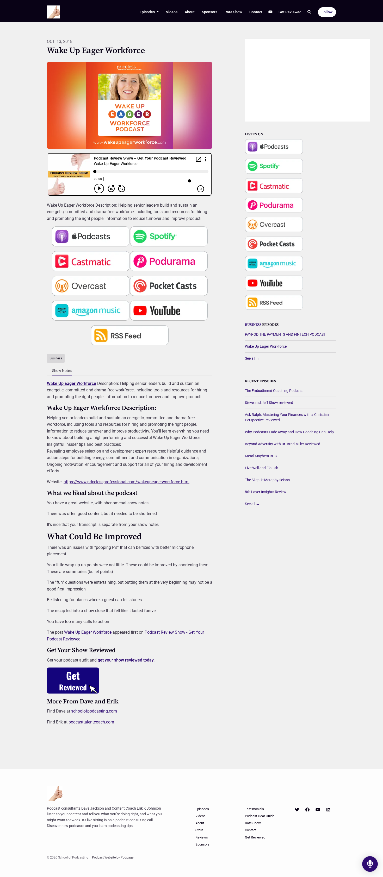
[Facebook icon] (307, 809)
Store (199, 830)
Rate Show (233, 12)
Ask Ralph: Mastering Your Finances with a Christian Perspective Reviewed (287, 417)
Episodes (148, 12)
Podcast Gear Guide (259, 816)
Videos (171, 12)
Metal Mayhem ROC (261, 456)
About (190, 12)
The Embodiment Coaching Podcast (274, 391)
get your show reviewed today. (127, 660)
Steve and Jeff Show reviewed (269, 403)
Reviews (201, 837)
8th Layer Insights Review (265, 492)
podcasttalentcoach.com (91, 722)
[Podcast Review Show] (73, 680)
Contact (255, 12)
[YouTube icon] (317, 809)
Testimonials (254, 809)
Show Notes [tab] (62, 370)
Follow (327, 12)
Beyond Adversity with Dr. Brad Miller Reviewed (282, 444)
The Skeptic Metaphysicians (267, 480)
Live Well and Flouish (261, 468)
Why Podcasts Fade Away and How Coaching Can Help (289, 432)
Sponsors (209, 12)
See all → (252, 358)
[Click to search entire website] (309, 12)
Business (253, 324)
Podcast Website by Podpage (112, 857)
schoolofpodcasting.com (94, 711)
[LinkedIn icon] (328, 809)
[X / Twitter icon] (297, 809)
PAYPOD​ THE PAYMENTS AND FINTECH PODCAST (285, 334)
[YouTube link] (270, 12)
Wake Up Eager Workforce (71, 383)
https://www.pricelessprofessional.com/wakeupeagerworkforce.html (126, 481)
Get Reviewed (290, 12)
